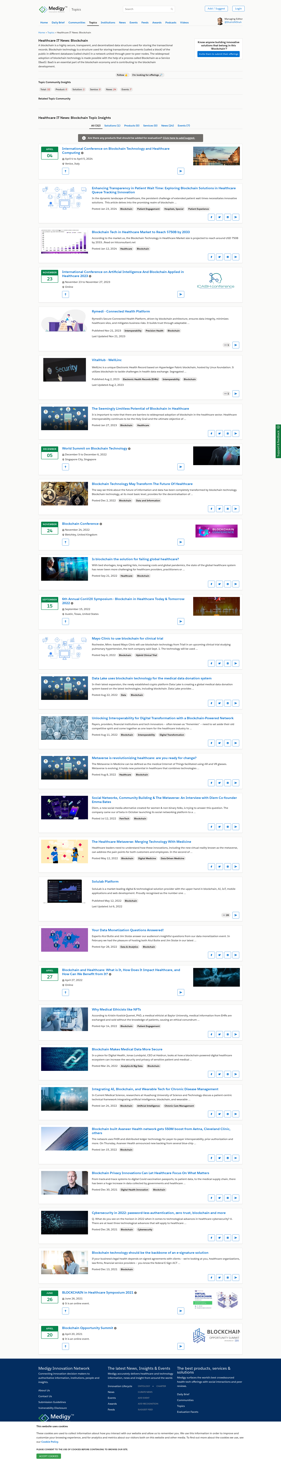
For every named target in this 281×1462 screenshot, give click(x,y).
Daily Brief (183, 1394)
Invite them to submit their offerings (218, 54)
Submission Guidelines (52, 1402)
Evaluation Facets (187, 1412)
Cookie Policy (49, 1441)
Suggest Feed (145, 1409)
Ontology (144, 1386)
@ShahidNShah (233, 22)
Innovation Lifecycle (120, 1386)
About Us (44, 1390)
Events (112, 1398)
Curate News (145, 1392)
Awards (112, 1403)
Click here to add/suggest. (179, 138)
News (111, 1392)
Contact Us (45, 1396)
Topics (181, 1406)
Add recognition (148, 1403)
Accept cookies (48, 1456)
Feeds (111, 1409)
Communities (185, 1400)
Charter (161, 1386)
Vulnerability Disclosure (52, 1408)
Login (238, 8)
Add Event (143, 1397)
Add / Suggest (216, 8)
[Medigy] (53, 9)
